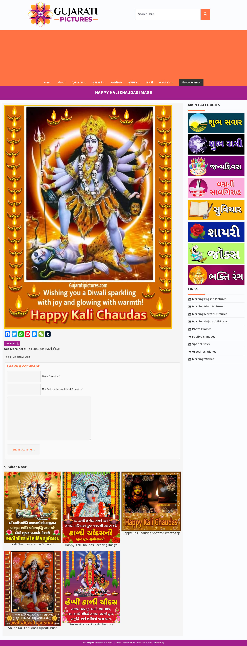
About (61, 82)
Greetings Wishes (204, 352)
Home (47, 82)
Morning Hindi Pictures (207, 306)
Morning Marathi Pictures (209, 314)
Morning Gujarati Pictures (210, 321)
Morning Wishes (203, 359)
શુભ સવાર (78, 82)
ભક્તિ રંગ (164, 82)
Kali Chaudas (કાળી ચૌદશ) (43, 349)
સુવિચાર (132, 82)
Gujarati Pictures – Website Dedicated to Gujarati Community (134, 642)
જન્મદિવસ (116, 82)
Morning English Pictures (209, 299)
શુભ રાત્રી (97, 82)
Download (10, 343)
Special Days (201, 344)
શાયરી (149, 82)
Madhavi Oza (21, 357)
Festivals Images (203, 337)
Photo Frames (191, 82)
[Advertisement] (123, 54)
